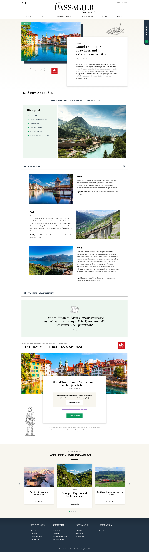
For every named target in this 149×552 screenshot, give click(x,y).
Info (118, 3)
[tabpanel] (39, 485)
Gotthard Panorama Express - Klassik (110, 493)
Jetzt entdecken (39, 501)
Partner (105, 17)
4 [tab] (76, 512)
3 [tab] (73, 512)
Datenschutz (80, 536)
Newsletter (35, 539)
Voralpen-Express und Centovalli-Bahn (74, 495)
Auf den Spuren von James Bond (39, 493)
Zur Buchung (75, 416)
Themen (45, 17)
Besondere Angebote (64, 17)
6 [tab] (80, 512)
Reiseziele (30, 17)
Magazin (120, 17)
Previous (19, 484)
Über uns (34, 533)
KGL (89, 549)
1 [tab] (69, 512)
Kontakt (125, 3)
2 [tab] (71, 512)
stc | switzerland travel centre (39, 73)
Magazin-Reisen (87, 17)
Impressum (79, 533)
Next (129, 484)
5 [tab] (78, 512)
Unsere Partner (36, 536)
